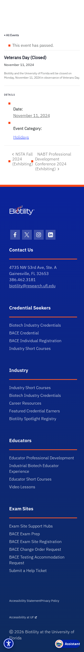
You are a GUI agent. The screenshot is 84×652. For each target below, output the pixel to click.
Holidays (21, 137)
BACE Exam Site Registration (35, 541)
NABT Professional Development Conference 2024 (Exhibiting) (53, 161)
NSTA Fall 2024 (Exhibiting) (22, 159)
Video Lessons (22, 487)
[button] (8, 643)
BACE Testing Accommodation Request (36, 559)
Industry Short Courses (30, 348)
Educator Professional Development (41, 458)
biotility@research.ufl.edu (32, 285)
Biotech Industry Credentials (35, 325)
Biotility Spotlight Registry (32, 418)
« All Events (11, 35)
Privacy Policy (50, 601)
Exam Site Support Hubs (31, 526)
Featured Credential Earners (34, 411)
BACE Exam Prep (24, 533)
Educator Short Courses (30, 479)
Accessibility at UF (21, 617)
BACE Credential (24, 333)
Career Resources (25, 403)
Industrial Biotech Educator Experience (34, 468)
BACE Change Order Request (35, 549)
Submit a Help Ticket (28, 570)
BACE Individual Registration (35, 340)
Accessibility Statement (25, 601)
